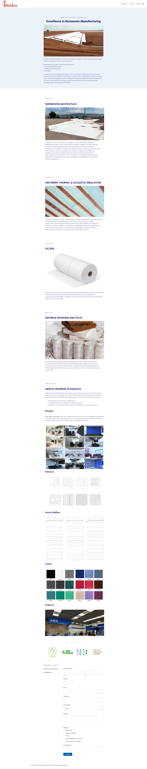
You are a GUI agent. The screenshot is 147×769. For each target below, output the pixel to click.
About (132, 4)
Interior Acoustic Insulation (73, 741)
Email (65, 687)
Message (65, 713)
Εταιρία (65, 679)
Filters (67, 736)
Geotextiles (69, 730)
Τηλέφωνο (66, 696)
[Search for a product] (143, 3)
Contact (138, 4)
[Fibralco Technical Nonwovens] (13, 4)
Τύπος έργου (66, 705)
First (64, 675)
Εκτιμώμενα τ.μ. (67, 745)
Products (123, 4)
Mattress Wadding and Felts (73, 738)
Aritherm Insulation (71, 733)
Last (85, 675)
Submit (68, 754)
